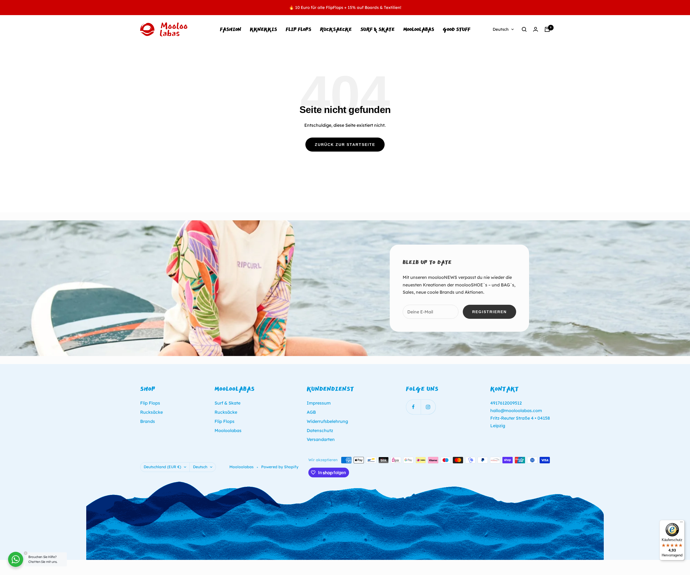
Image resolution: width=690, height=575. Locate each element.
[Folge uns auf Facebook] (413, 406)
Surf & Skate (377, 29)
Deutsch (501, 29)
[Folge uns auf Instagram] (428, 406)
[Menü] (681, 523)
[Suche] (524, 29)
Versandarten (321, 439)
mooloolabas (418, 29)
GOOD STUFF (456, 29)
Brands (147, 421)
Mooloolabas (228, 430)
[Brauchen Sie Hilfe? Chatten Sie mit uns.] (15, 559)
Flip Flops (298, 29)
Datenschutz (320, 430)
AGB (311, 412)
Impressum (319, 403)
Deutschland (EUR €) (162, 466)
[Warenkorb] (547, 29)
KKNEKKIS (263, 29)
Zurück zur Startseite (345, 144)
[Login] (535, 29)
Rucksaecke (336, 29)
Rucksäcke (151, 412)
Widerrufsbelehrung (327, 421)
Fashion (230, 29)
